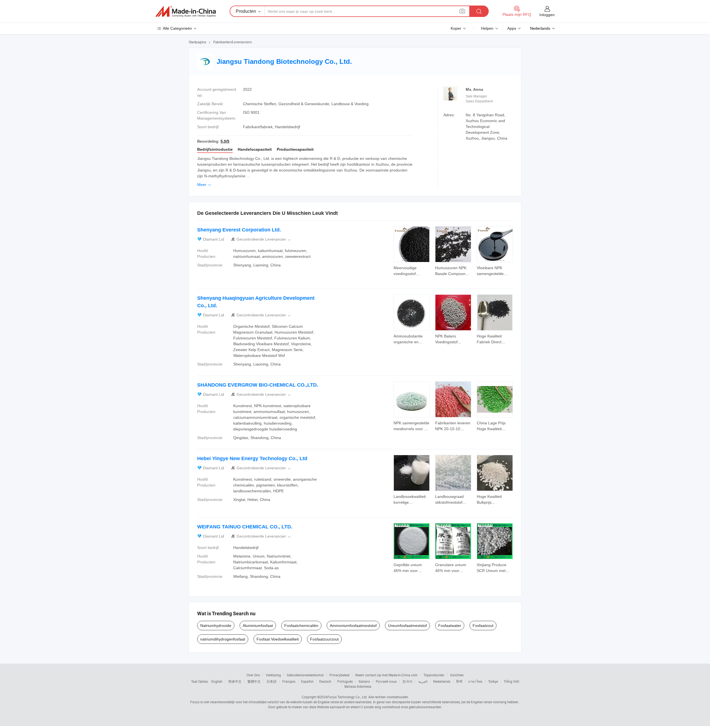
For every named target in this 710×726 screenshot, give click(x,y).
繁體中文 (254, 681)
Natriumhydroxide (215, 625)
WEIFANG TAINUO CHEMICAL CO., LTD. (244, 527)
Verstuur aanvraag (411, 270)
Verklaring (273, 675)
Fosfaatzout (483, 625)
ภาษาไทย (475, 681)
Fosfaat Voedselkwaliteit (278, 639)
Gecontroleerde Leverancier (264, 239)
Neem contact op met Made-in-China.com (386, 675)
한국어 (407, 681)
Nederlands (441, 681)
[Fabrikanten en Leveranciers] (185, 11)
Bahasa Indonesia (357, 686)
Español (307, 681)
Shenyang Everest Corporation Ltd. (239, 230)
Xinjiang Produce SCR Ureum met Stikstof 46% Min (491, 571)
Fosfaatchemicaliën (301, 625)
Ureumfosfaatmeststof (407, 625)
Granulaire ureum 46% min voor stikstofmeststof (450, 571)
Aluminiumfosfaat (258, 625)
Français (288, 681)
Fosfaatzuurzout (324, 639)
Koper (456, 28)
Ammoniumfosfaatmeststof (353, 625)
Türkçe (493, 681)
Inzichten (457, 675)
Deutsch (325, 681)
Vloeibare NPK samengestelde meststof (490, 274)
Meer (204, 184)
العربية (422, 681)
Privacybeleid (339, 675)
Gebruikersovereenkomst (305, 675)
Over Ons (253, 675)
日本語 (272, 681)
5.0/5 (224, 141)
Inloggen (547, 14)
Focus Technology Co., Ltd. (347, 697)
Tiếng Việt (511, 681)
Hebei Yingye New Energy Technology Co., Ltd (252, 458)
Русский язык (386, 681)
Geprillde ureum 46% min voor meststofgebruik (408, 571)
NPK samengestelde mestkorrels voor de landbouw (411, 429)
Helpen (487, 28)
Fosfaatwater (449, 625)
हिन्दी (459, 681)
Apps (511, 28)
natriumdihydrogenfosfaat (222, 639)
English (216, 681)
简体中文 (235, 681)
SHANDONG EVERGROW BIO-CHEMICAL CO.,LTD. (257, 385)
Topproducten (434, 675)
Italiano (364, 681)
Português (345, 681)
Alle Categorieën (177, 28)
